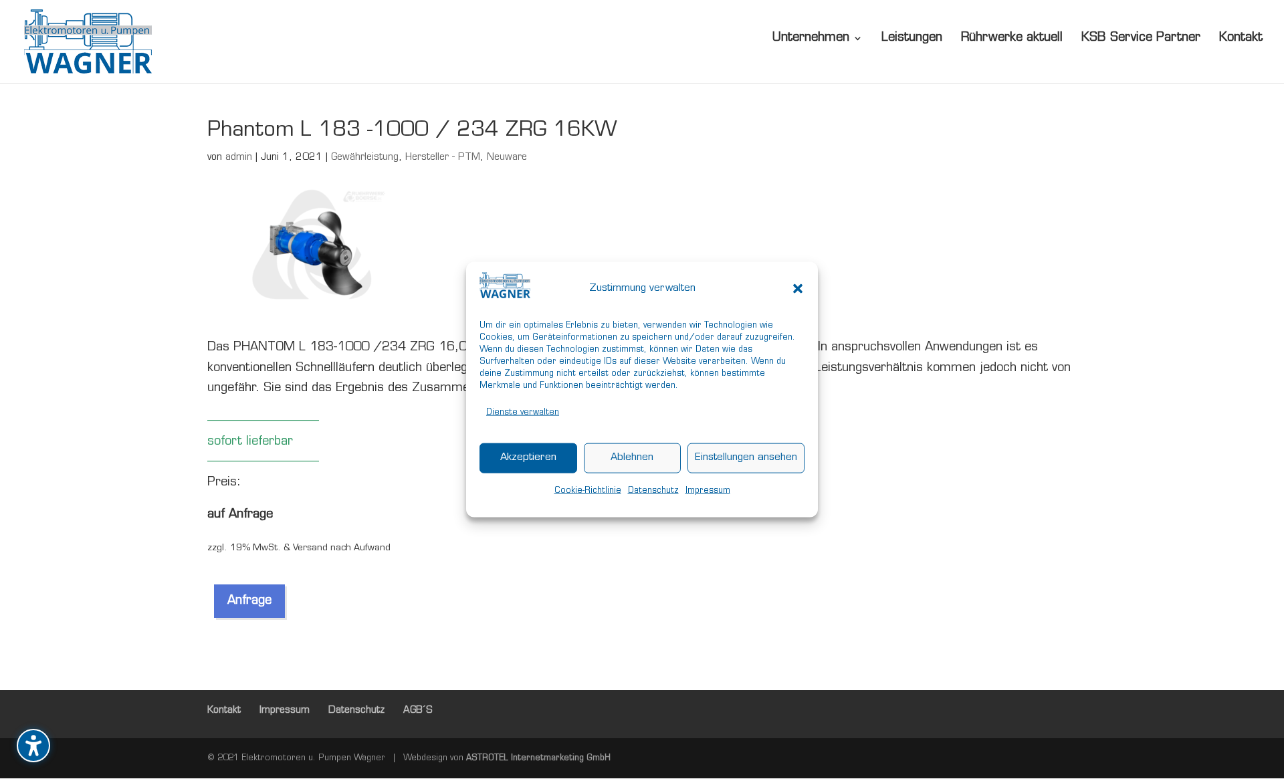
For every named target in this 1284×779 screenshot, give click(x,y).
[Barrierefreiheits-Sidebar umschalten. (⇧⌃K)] (33, 745)
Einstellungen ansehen (746, 458)
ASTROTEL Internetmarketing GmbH (538, 758)
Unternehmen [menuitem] (810, 38)
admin (238, 157)
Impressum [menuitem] (284, 710)
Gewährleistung (365, 157)
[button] (798, 289)
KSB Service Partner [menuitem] (1140, 38)
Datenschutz (653, 490)
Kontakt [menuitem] (1241, 38)
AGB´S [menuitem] (418, 710)
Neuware (507, 157)
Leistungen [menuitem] (911, 38)
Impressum (707, 490)
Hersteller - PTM (442, 157)
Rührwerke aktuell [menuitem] (1012, 38)
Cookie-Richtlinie (587, 490)
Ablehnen (632, 458)
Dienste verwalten (522, 413)
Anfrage (249, 601)
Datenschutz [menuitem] (356, 710)
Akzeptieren (528, 458)
